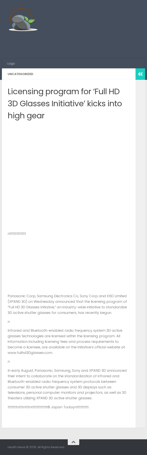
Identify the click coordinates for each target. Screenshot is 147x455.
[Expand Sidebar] (140, 74)
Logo (11, 63)
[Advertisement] (69, 43)
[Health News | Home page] (23, 20)
